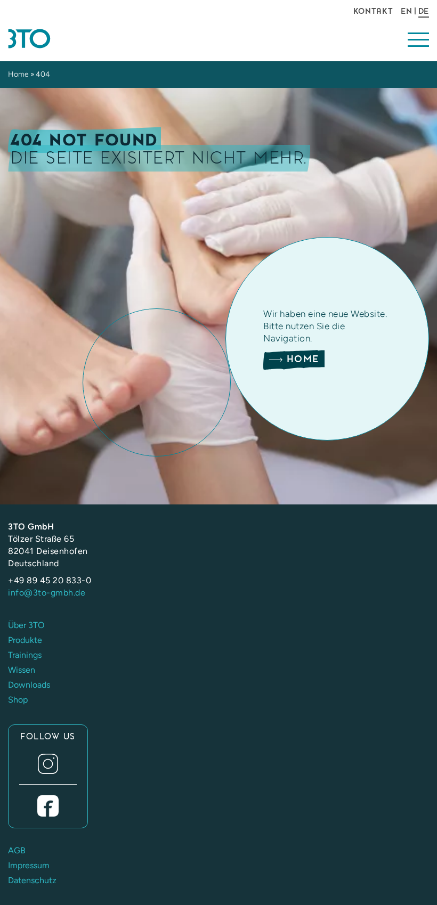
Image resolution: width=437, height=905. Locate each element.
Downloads (29, 685)
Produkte (25, 640)
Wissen (21, 670)
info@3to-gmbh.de (46, 593)
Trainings (25, 655)
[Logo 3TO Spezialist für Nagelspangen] (72, 39)
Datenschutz (32, 880)
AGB (17, 850)
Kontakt (373, 11)
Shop (18, 700)
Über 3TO (26, 625)
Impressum (29, 865)
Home (18, 74)
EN (406, 11)
